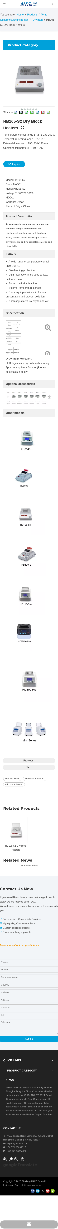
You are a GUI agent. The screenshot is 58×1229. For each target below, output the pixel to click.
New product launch (16, 1099)
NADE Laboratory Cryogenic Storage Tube (27, 1103)
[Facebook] (5, 1159)
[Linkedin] (11, 1159)
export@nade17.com (17, 1143)
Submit (29, 1038)
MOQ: (9, 197)
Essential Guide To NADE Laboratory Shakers (29, 1087)
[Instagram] (22, 1159)
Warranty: (11, 202)
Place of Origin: (14, 206)
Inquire (16, 164)
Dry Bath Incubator (34, 778)
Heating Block (12, 778)
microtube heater (14, 784)
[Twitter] (16, 1159)
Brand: (9, 184)
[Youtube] (48, 1191)
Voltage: (10, 193)
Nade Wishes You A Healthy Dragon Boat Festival (31, 1114)
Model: (9, 180)
